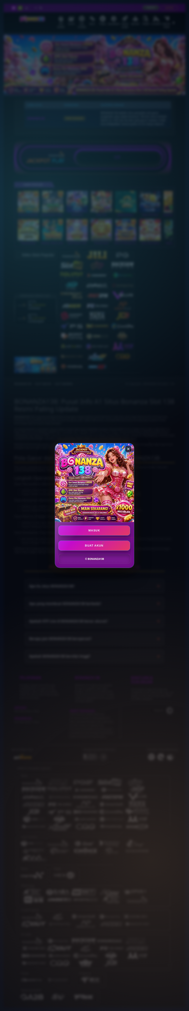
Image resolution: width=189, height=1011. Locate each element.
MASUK (94, 530)
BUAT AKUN (94, 545)
